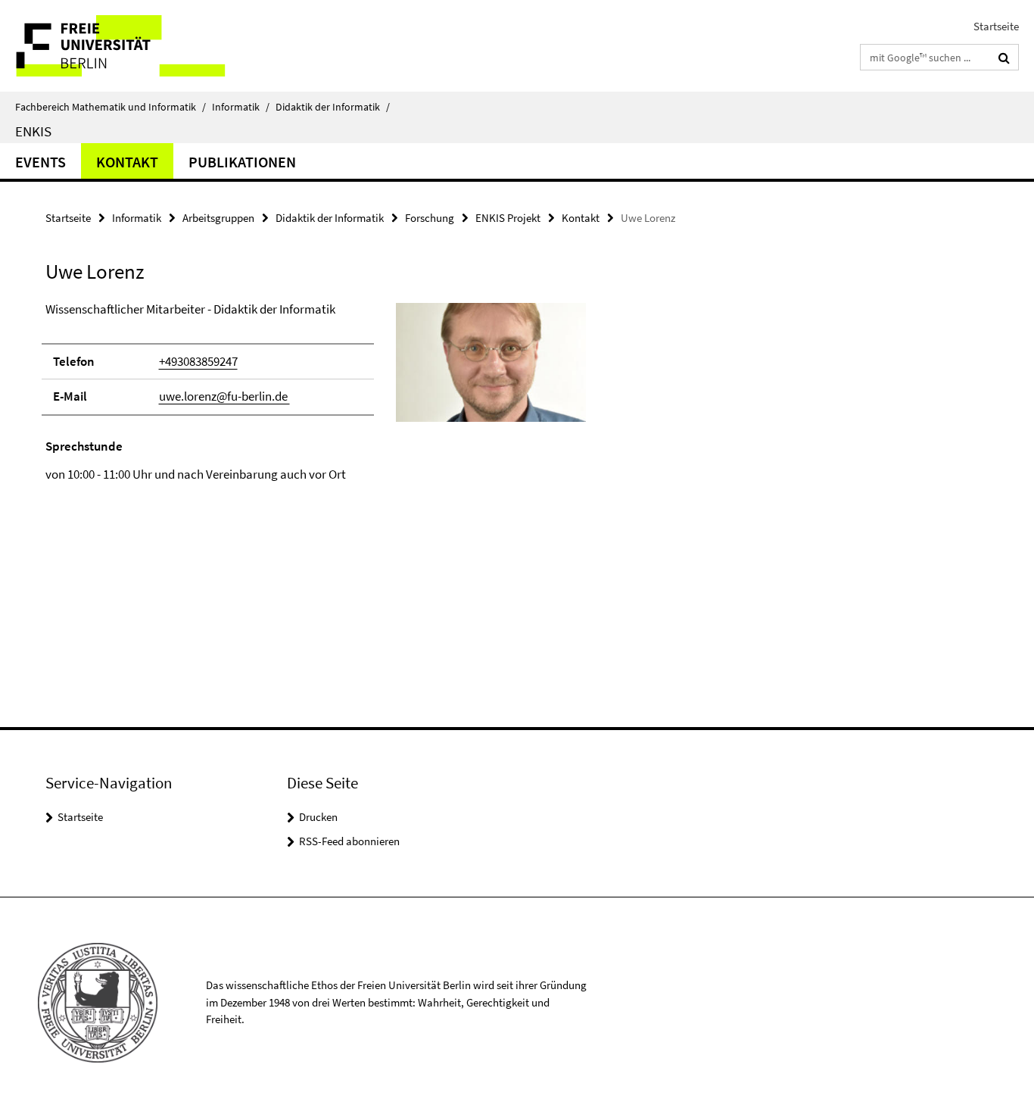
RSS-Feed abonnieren (349, 841)
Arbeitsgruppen (218, 218)
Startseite (996, 26)
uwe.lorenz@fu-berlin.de (224, 396)
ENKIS (33, 131)
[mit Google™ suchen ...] (1004, 57)
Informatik (240, 106)
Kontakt (127, 161)
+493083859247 (198, 361)
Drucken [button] (318, 817)
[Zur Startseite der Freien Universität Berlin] (127, 45)
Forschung (429, 218)
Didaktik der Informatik (333, 106)
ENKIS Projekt (507, 218)
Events (40, 161)
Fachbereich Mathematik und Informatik (110, 106)
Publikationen (242, 161)
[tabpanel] (315, 392)
